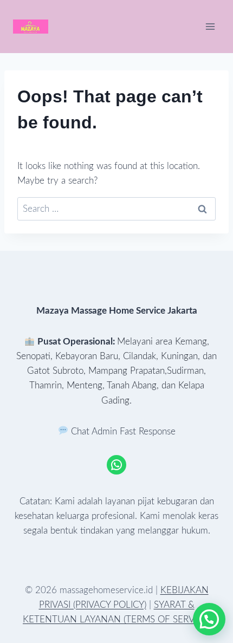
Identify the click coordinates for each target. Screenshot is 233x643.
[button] (209, 619)
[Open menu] (210, 26)
